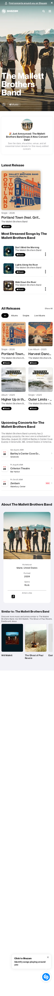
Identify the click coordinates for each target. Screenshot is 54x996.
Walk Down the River (25, 282)
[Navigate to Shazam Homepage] (9, 11)
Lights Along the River (26, 264)
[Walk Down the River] (24, 286)
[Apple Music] (6, 226)
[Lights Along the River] (24, 269)
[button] (52, 2)
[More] (45, 254)
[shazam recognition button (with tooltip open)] (46, 977)
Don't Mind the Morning (27, 247)
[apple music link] (14, 104)
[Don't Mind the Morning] (24, 251)
